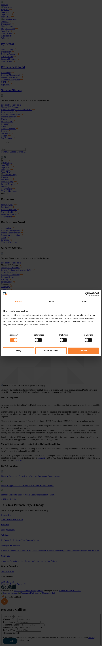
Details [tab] (51, 301)
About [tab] (84, 301)
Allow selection (51, 350)
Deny (18, 350)
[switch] (38, 340)
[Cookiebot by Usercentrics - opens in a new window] (87, 294)
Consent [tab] (18, 301)
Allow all (83, 350)
